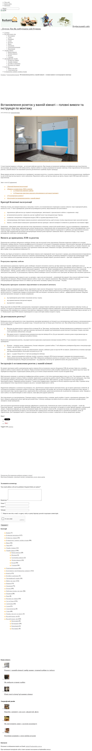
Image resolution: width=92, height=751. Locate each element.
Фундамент (11, 36)
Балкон (8, 533)
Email (2, 506)
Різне (7, 596)
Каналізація (11, 49)
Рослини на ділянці (14, 65)
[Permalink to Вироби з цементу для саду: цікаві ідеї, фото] (6, 708)
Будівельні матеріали (12, 535)
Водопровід (15, 623)
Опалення (11, 45)
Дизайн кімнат (8, 50)
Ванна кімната (12, 52)
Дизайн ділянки (13, 62)
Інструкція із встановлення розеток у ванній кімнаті (23, 198)
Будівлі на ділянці (13, 60)
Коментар (4, 500)
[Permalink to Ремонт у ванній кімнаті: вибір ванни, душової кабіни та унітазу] (6, 667)
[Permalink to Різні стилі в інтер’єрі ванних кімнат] (6, 691)
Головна (6, 32)
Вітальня (14, 555)
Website (3, 510)
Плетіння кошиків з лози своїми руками (20, 736)
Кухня (10, 55)
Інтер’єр (6, 67)
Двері (8, 545)
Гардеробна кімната (18, 557)
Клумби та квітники (14, 63)
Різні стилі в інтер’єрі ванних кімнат (18, 694)
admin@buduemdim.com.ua (34, 746)
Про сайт (7, 2)
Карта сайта (8, 4)
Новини (8, 583)
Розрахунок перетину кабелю (23, 190)
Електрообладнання (14, 47)
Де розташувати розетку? (15, 195)
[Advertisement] (46, 88)
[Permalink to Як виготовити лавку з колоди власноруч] (6, 720)
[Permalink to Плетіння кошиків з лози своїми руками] (6, 732)
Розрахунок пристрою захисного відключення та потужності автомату (36, 193)
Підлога (10, 42)
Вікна (9, 44)
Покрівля (11, 39)
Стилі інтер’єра (12, 70)
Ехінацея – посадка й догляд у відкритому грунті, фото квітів (23, 477)
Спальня (10, 57)
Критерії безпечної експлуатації (17, 186)
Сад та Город (10, 601)
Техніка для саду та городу (14, 614)
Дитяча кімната (12, 54)
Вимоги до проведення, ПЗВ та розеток (19, 189)
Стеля (10, 41)
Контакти (7, 5)
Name (2, 503)
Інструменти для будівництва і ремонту (18, 571)
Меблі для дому (12, 68)
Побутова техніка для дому (14, 591)
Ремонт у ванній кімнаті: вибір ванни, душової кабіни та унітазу (29, 670)
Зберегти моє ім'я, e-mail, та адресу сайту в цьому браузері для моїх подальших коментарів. (30, 513)
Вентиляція (15, 621)
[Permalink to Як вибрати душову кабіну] (6, 679)
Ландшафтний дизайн (11, 58)
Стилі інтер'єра (10, 609)
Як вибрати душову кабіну (14, 682)
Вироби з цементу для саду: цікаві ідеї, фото (21, 712)
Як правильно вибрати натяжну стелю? (16, 475)
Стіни (10, 37)
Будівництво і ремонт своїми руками (15, 71)
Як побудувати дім (10, 34)
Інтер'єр (8, 573)
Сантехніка (9, 603)
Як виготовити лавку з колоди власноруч (20, 724)
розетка (11, 426)
